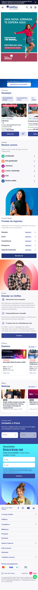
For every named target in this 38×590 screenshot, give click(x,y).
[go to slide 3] (20, 78)
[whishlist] (24, 106)
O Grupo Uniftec (7, 514)
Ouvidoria (4, 552)
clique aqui (17, 472)
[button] (8, 435)
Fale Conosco (6, 548)
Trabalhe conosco (8, 557)
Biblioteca (4, 529)
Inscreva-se (19, 256)
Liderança (4, 121)
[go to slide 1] (16, 78)
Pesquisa (4, 534)
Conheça (19, 335)
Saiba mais (10, 134)
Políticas (4, 519)
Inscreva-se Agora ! (19, 84)
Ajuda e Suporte (7, 543)
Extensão (4, 538)
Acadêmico (5, 524)
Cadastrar (19, 476)
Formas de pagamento (9, 564)
